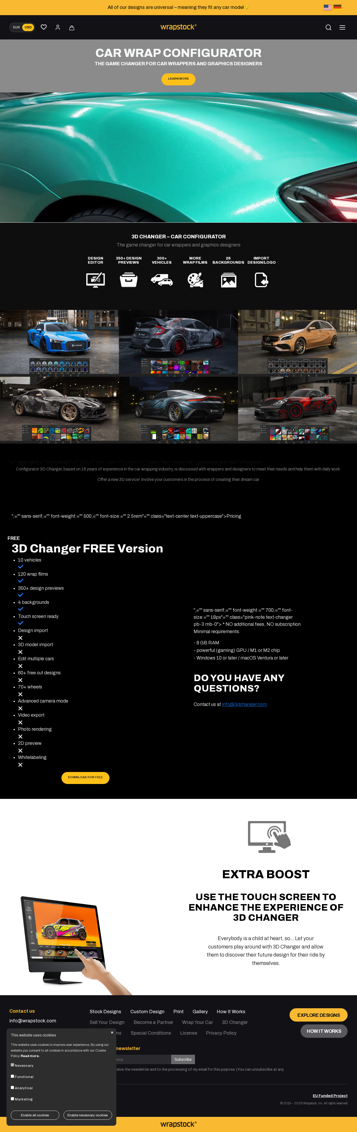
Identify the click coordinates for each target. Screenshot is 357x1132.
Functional (24, 1077)
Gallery (200, 1011)
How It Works (231, 1011)
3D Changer (235, 1022)
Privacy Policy (221, 1033)
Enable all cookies (35, 1115)
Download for (85, 777)
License (188, 1033)
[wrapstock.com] (178, 1125)
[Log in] (58, 27)
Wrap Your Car (197, 1022)
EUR (16, 27)
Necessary (24, 1065)
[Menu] (342, 27)
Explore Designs (318, 1015)
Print (178, 1011)
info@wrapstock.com (32, 1020)
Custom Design (147, 1011)
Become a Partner (153, 1022)
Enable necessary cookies (87, 1115)
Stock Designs (105, 1011)
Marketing (24, 1099)
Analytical (24, 1088)
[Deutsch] (337, 8)
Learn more (178, 78)
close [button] (112, 1032)
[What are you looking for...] (328, 27)
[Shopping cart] (72, 28)
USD (28, 27)
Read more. (30, 1056)
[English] (328, 8)
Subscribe (183, 1060)
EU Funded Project (330, 1096)
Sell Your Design (107, 1022)
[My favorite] (44, 27)
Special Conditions (151, 1033)
